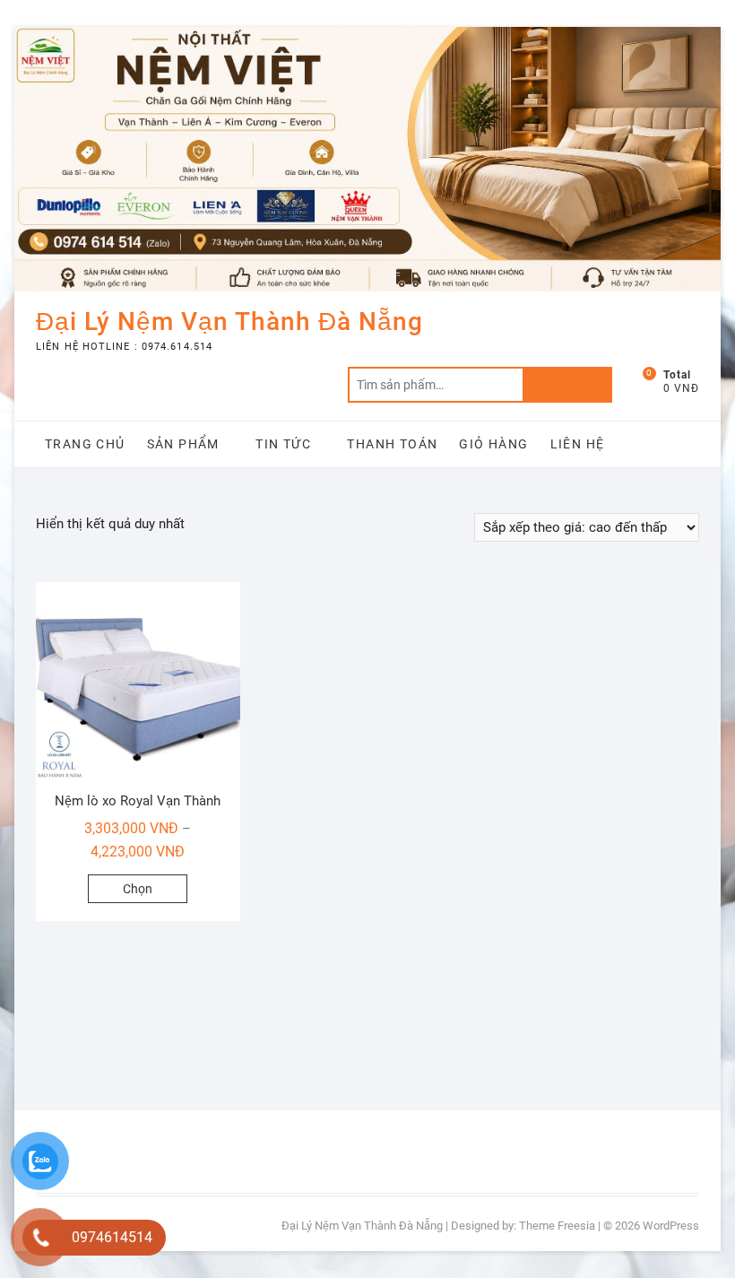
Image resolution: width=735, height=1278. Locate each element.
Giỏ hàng (493, 444)
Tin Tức (283, 444)
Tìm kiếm (567, 385)
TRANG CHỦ (85, 444)
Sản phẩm (183, 444)
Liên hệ (577, 444)
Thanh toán (392, 444)
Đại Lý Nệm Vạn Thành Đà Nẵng (229, 321)
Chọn (137, 889)
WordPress (671, 1225)
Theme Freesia (557, 1225)
